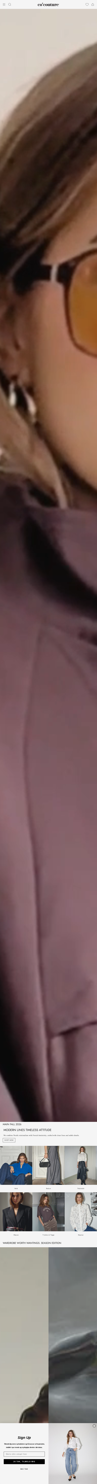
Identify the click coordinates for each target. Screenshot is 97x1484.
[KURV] (93, 4)
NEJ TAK (24, 1469)
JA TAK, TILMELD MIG (24, 1462)
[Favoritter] (87, 4)
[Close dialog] (94, 1425)
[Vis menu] (4, 4)
